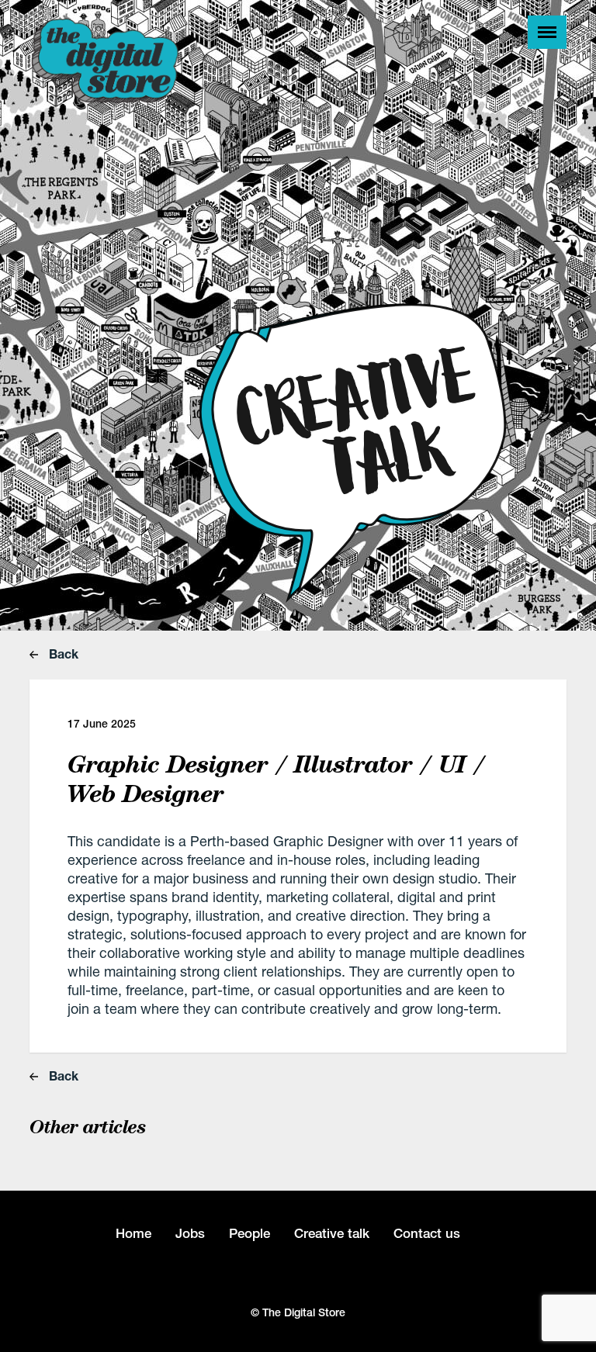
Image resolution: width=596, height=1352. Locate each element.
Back (62, 653)
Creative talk (331, 1233)
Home (133, 1233)
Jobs (190, 1233)
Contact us (426, 1233)
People (249, 1233)
